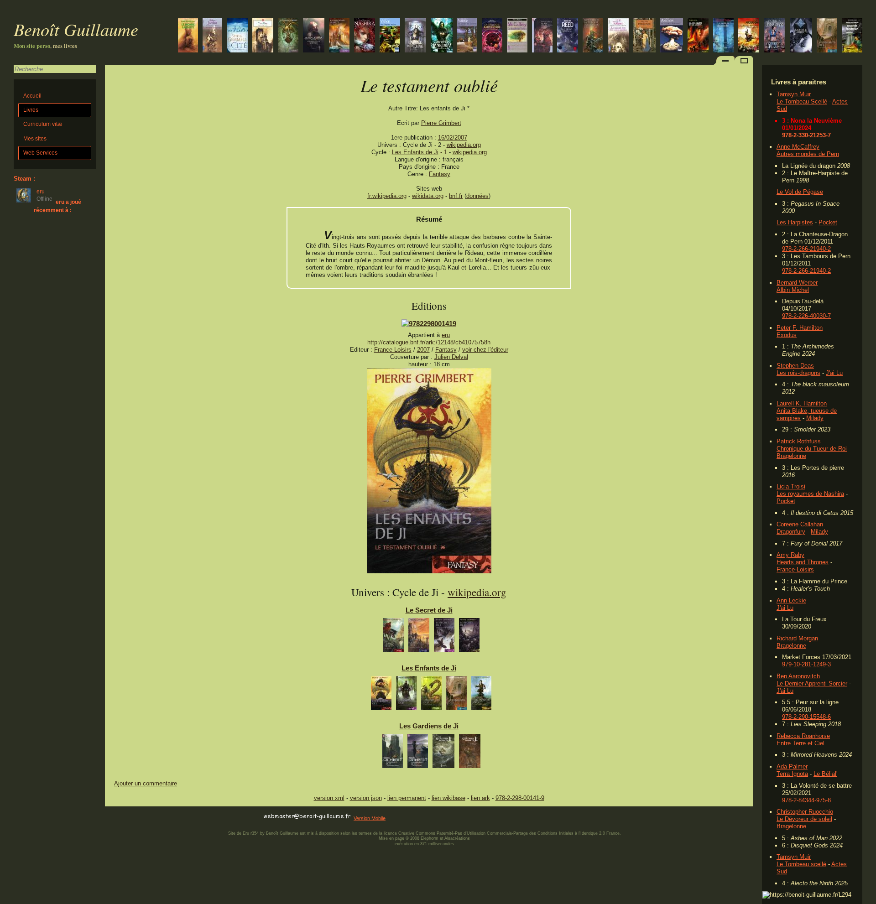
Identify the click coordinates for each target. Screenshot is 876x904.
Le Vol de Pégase (800, 191)
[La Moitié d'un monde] (339, 36)
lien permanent (406, 798)
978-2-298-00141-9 (519, 798)
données (477, 195)
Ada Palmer (792, 766)
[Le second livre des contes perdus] (618, 36)
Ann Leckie (791, 600)
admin (867, 898)
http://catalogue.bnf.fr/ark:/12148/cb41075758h (428, 342)
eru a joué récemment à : (57, 206)
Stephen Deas (795, 365)
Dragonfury (791, 531)
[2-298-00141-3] (429, 323)
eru (446, 335)
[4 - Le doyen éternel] (469, 637)
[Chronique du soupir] (288, 36)
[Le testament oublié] (429, 571)
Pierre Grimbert (441, 122)
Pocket (828, 222)
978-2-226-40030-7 (806, 315)
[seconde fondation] (852, 36)
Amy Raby (790, 554)
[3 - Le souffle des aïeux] (443, 753)
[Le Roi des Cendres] (542, 36)
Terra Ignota (792, 773)
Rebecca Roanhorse (803, 736)
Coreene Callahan (800, 524)
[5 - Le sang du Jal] (481, 695)
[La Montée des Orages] (212, 36)
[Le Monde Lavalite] (188, 36)
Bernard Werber (797, 282)
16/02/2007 (452, 137)
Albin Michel (793, 289)
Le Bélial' (825, 773)
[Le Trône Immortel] (237, 36)
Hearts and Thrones (803, 562)
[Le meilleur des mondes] (723, 36)
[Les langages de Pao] (390, 36)
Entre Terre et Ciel (800, 743)
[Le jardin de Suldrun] (467, 36)
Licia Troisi (791, 486)
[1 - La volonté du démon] (392, 753)
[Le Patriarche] (827, 36)
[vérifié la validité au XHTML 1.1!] (123, 816)
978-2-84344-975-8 (806, 800)
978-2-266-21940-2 (806, 248)
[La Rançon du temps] (748, 36)
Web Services (40, 153)
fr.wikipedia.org (387, 195)
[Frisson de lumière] (801, 36)
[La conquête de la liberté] (698, 36)
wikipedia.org (464, 144)
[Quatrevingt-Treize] (262, 36)
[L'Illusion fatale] (644, 36)
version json (366, 798)
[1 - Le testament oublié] (381, 695)
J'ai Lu (834, 372)
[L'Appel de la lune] (415, 36)
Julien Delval (451, 356)
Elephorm (429, 838)
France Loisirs (393, 349)
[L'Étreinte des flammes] (774, 36)
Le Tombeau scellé (801, 864)
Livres (30, 110)
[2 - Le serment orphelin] (418, 637)
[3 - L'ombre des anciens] (444, 637)
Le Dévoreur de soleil (804, 819)
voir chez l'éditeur (485, 349)
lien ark (480, 798)
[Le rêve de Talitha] (364, 36)
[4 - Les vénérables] (469, 753)
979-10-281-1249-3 (806, 664)
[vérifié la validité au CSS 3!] (163, 816)
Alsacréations (457, 838)
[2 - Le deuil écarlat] (417, 753)
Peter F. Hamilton (800, 327)
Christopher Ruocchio (805, 811)
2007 (423, 349)
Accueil (32, 96)
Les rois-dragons (798, 372)
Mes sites (35, 138)
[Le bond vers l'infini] (517, 36)
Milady (815, 418)
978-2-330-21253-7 (806, 135)
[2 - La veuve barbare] (406, 695)
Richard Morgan (797, 638)
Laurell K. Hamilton (802, 403)
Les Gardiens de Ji (429, 726)
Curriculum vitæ (43, 124)
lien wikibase (448, 798)
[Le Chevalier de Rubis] (593, 36)
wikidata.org (427, 195)
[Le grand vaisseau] (567, 36)
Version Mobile (370, 818)
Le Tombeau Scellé (802, 101)
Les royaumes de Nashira (810, 493)
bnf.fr (456, 195)
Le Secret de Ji (429, 610)
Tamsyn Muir (794, 94)
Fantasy (439, 174)
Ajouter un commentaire (145, 783)
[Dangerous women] (313, 36)
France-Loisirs (795, 569)
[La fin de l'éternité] (671, 36)
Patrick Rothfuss (799, 441)
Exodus (787, 335)
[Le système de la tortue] (492, 36)
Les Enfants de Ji (415, 152)
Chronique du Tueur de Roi (812, 448)
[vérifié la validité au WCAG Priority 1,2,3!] (202, 816)
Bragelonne (791, 455)
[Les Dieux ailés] (442, 36)
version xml (329, 798)
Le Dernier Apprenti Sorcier (812, 683)
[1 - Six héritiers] (393, 637)
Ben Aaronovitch (798, 676)
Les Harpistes (795, 222)
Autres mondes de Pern (808, 154)
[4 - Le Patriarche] (456, 695)
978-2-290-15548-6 (806, 716)
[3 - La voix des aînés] (431, 695)
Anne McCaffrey (798, 146)
